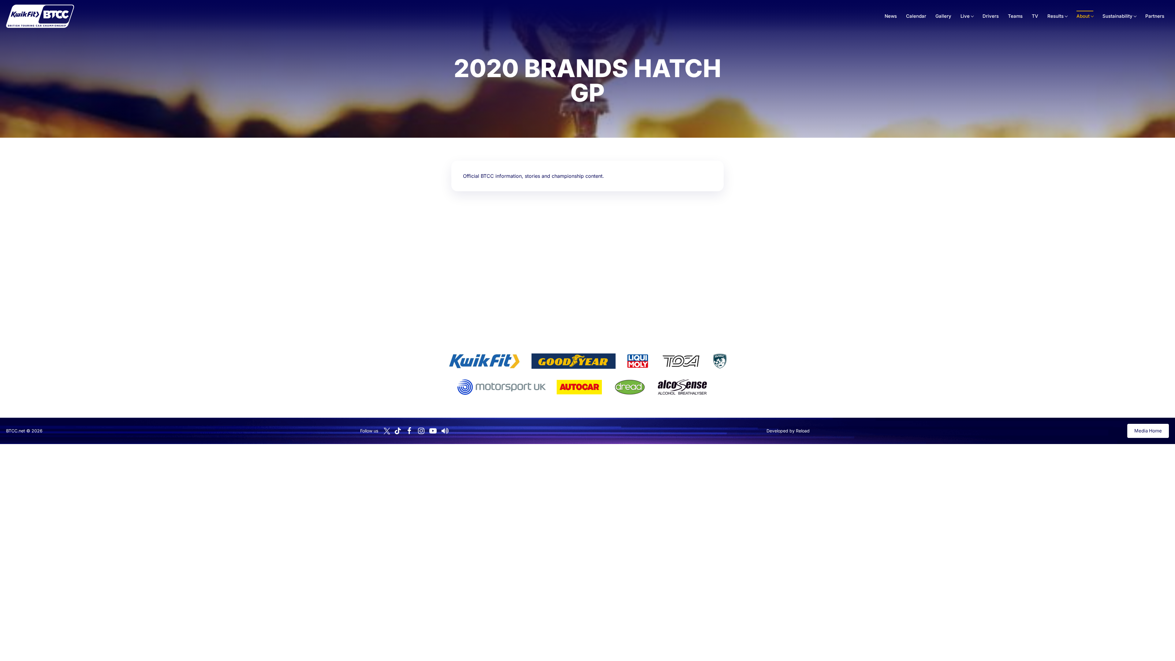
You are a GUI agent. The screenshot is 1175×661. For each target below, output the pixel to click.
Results (1055, 16)
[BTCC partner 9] (682, 387)
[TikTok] (398, 431)
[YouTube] (433, 431)
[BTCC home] (40, 16)
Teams (1015, 16)
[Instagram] (421, 431)
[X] (387, 431)
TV (1035, 16)
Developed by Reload (788, 430)
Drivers (991, 16)
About (1083, 16)
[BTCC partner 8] (630, 387)
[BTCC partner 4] (681, 361)
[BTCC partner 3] (637, 361)
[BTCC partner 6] (501, 387)
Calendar (916, 16)
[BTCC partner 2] (574, 361)
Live (965, 16)
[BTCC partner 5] (719, 361)
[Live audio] (445, 431)
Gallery (943, 16)
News (891, 16)
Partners (1154, 16)
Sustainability (1117, 16)
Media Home (1148, 431)
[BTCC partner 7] (579, 387)
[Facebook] (409, 431)
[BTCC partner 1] (484, 361)
